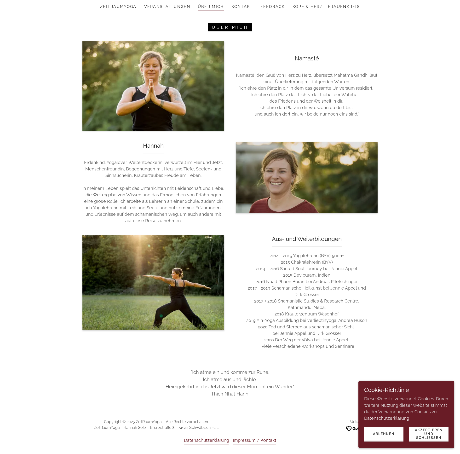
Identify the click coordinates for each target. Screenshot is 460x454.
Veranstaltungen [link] (167, 6)
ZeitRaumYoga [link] (118, 6)
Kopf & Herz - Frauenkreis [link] (326, 6)
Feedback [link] (272, 6)
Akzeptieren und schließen (429, 434)
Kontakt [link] (242, 6)
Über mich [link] (211, 6)
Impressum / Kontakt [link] (254, 440)
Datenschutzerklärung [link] (206, 440)
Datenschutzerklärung (386, 418)
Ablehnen (384, 434)
